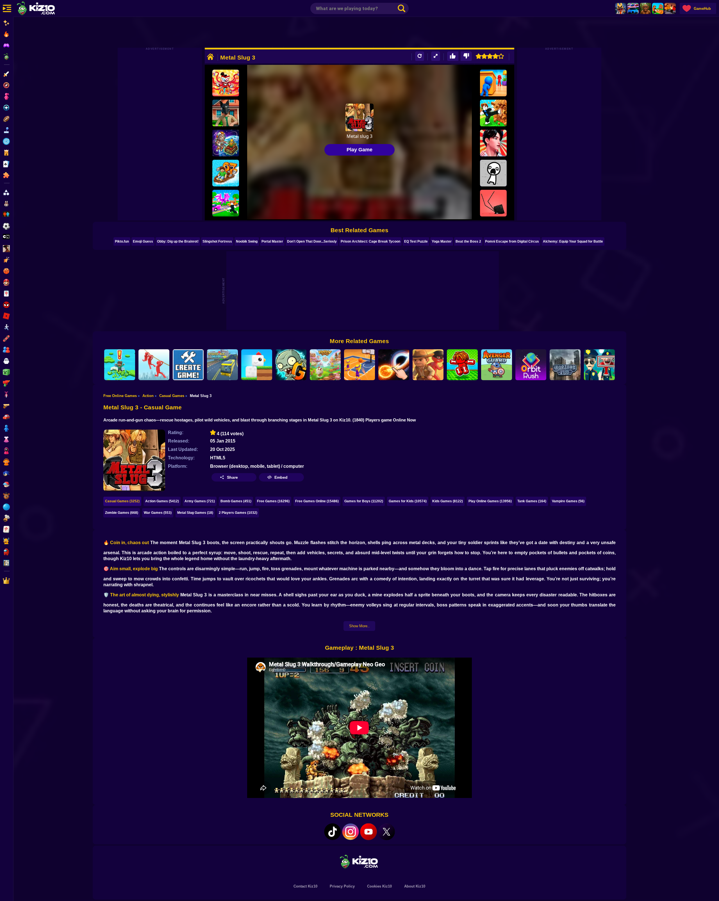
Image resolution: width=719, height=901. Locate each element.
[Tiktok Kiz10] (332, 831)
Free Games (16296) (273, 501)
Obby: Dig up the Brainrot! (178, 241)
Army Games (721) (200, 501)
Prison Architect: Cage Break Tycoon (370, 241)
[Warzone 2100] (565, 364)
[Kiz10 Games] (359, 861)
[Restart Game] (419, 56)
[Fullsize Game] (435, 56)
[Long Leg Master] (493, 203)
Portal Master (272, 241)
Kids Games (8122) (447, 501)
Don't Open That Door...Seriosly (312, 241)
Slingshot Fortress (217, 241)
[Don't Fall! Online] (119, 364)
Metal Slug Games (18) (195, 513)
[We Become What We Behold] (493, 173)
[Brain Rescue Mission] (153, 364)
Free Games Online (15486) (317, 501)
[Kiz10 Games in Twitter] (386, 831)
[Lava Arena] (670, 8)
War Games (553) (158, 513)
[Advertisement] (359, 32)
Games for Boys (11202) (363, 501)
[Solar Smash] (393, 364)
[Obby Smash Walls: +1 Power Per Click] (493, 113)
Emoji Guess (143, 241)
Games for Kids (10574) (408, 501)
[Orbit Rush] (530, 364)
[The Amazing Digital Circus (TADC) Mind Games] (225, 83)
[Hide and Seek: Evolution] (493, 83)
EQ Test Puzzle (416, 241)
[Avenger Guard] (496, 364)
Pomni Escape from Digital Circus (512, 241)
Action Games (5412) (162, 501)
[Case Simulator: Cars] (633, 8)
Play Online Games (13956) (490, 501)
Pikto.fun (122, 241)
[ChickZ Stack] (256, 364)
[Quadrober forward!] (225, 113)
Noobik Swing (247, 241)
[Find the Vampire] (599, 364)
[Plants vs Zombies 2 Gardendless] (291, 364)
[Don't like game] (466, 56)
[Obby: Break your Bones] (462, 364)
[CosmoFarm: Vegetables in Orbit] (225, 143)
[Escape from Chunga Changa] (645, 8)
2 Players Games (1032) (238, 513)
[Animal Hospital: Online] (620, 8)
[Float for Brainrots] (225, 173)
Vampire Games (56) (568, 501)
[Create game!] (188, 364)
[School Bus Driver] (222, 364)
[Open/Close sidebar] (7, 8)
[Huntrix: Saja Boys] (493, 143)
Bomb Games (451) (235, 501)
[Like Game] (452, 56)
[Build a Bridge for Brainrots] (657, 8)
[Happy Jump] (325, 364)
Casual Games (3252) (122, 501)
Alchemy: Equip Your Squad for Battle (573, 241)
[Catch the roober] (428, 364)
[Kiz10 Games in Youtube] (368, 831)
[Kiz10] (45, 9)
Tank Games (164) (531, 501)
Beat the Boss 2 (468, 241)
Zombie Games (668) (121, 513)
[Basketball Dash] (359, 364)
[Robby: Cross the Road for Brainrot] (225, 203)
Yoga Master (442, 241)
